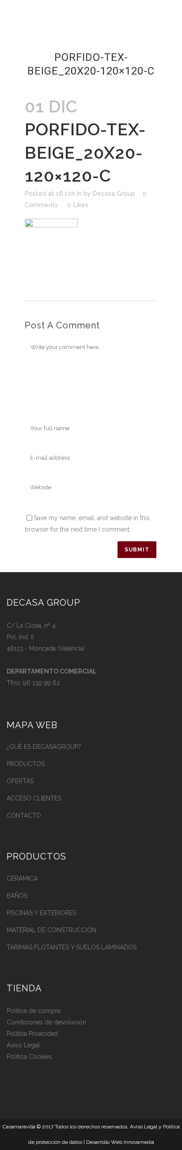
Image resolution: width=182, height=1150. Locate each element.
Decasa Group (114, 193)
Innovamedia (139, 1142)
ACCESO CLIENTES (34, 798)
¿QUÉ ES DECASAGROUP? (44, 746)
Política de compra (34, 1010)
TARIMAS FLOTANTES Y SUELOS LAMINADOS (71, 947)
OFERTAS (20, 781)
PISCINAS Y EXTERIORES (41, 912)
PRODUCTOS (26, 763)
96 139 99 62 (41, 682)
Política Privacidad (32, 1033)
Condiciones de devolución (46, 1022)
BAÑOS (17, 895)
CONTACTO (24, 815)
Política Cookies (29, 1056)
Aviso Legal (23, 1045)
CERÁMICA (22, 878)
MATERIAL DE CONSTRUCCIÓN (51, 930)
